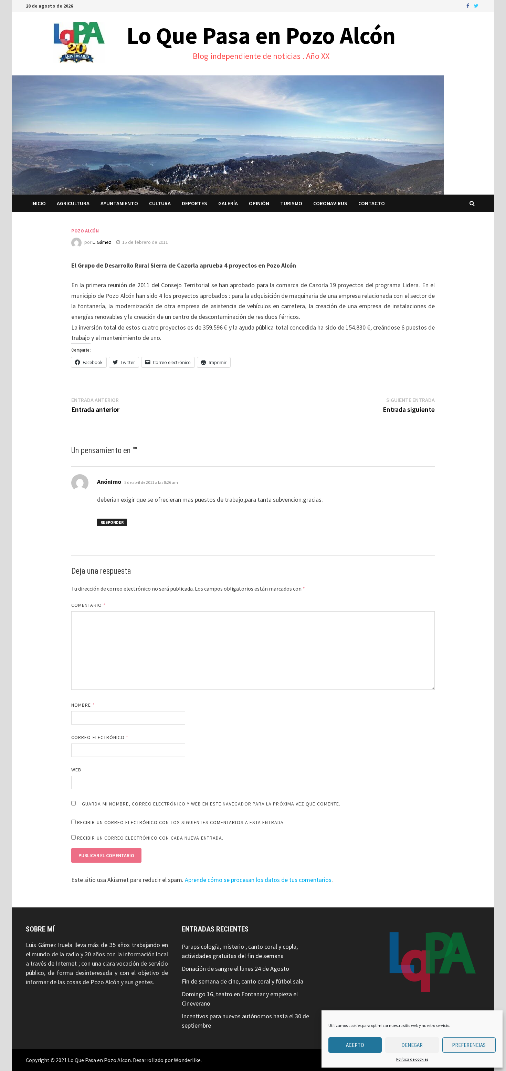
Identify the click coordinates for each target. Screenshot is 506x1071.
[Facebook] (468, 5)
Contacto (371, 203)
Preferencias (469, 1045)
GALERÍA (228, 203)
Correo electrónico (100, 737)
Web (76, 770)
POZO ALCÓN (85, 231)
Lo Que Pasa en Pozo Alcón (261, 35)
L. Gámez (102, 242)
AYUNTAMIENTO (119, 203)
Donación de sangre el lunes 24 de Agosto (235, 969)
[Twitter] (476, 5)
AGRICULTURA (73, 203)
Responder (112, 522)
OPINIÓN (259, 203)
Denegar (412, 1045)
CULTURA (160, 203)
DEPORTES (194, 203)
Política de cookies (412, 1059)
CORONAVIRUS (330, 203)
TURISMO (291, 203)
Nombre (83, 705)
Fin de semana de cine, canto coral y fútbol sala (242, 981)
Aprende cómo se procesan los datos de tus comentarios (258, 880)
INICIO (38, 203)
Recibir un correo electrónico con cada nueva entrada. (150, 838)
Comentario (88, 605)
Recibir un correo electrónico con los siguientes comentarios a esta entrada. (181, 822)
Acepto (355, 1045)
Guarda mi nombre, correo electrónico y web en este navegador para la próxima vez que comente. (211, 804)
